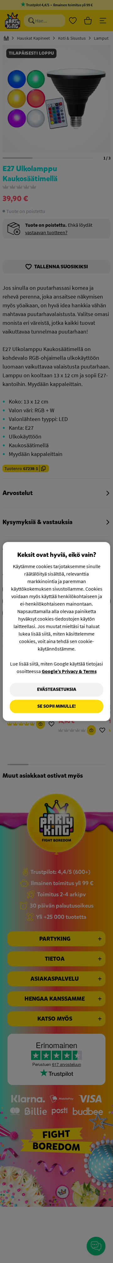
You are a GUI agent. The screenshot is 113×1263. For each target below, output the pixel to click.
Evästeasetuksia (56, 689)
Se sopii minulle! (56, 706)
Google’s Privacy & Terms (69, 671)
